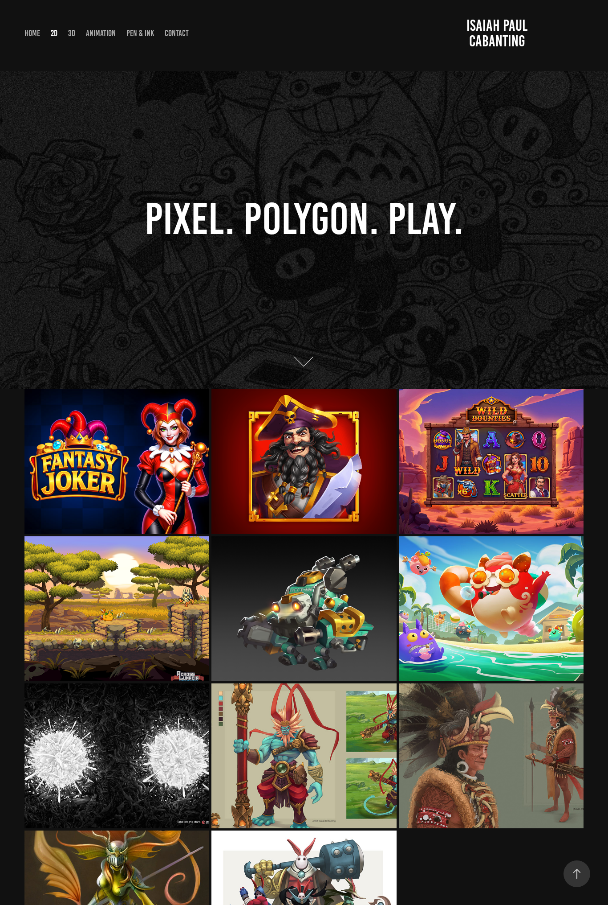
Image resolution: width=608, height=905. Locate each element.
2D (54, 33)
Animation (101, 33)
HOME (32, 33)
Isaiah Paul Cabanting (498, 33)
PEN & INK (140, 33)
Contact (177, 33)
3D (71, 33)
